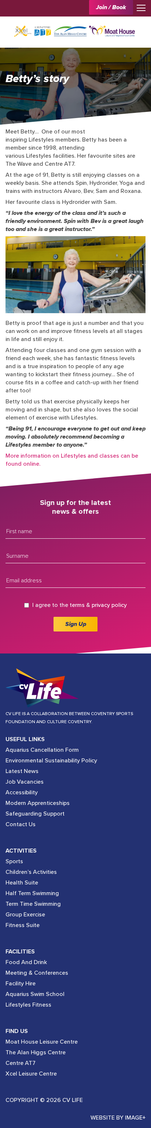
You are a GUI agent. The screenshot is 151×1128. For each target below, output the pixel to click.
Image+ (135, 1117)
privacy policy (109, 605)
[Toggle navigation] (139, 7)
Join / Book (111, 7)
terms (77, 605)
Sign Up (75, 624)
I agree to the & (79, 605)
